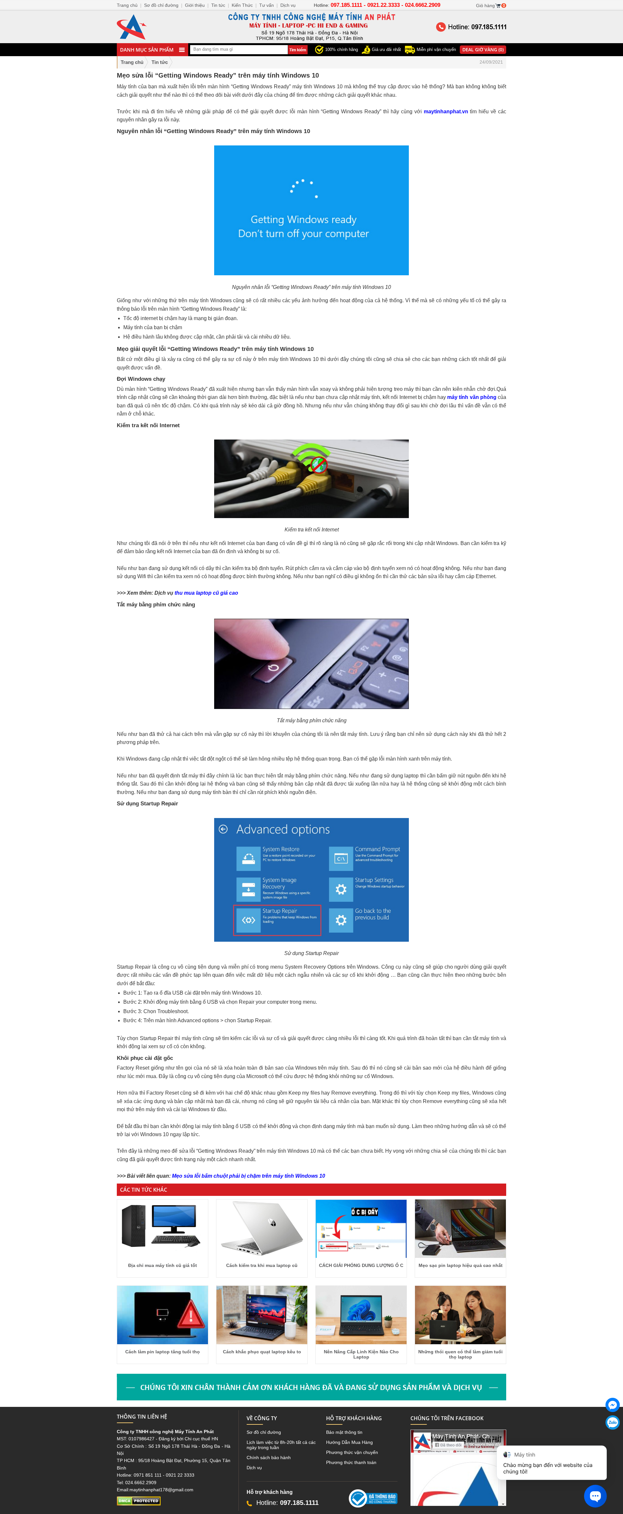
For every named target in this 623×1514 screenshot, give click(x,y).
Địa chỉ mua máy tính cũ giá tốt (162, 1265)
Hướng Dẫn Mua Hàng (349, 1442)
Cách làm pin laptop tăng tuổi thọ (162, 1351)
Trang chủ (132, 62)
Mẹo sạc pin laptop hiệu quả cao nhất (461, 1265)
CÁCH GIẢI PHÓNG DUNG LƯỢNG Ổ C (361, 1265)
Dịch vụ (254, 1467)
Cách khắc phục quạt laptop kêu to (262, 1351)
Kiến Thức (242, 5)
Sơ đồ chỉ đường (264, 1432)
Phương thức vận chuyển (352, 1452)
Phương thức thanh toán (351, 1462)
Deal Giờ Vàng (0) (483, 49)
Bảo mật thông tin (344, 1432)
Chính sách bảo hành (269, 1457)
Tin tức (218, 5)
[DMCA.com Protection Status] (139, 1504)
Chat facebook (612, 1417)
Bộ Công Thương (367, 1510)
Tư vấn (266, 5)
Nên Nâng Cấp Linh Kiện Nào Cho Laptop (361, 1354)
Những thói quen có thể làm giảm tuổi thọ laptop (460, 1354)
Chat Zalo (610, 1435)
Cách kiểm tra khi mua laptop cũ (262, 1265)
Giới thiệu (195, 5)
